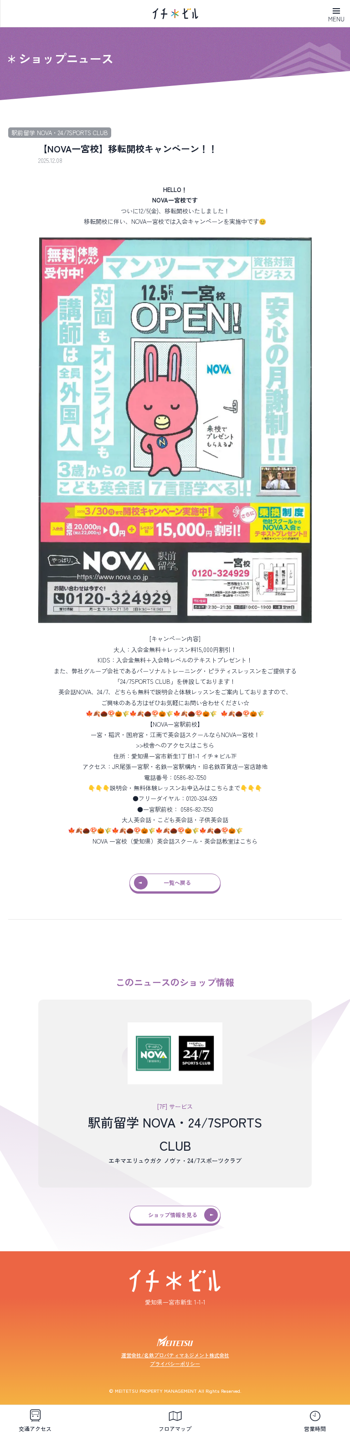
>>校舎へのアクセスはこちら (175, 745)
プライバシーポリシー (175, 1363)
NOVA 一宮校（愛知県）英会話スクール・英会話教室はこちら (175, 841)
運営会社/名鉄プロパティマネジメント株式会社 (175, 1355)
